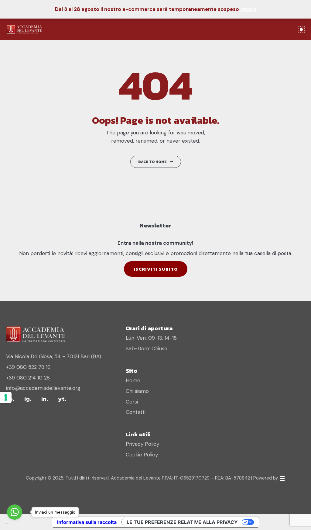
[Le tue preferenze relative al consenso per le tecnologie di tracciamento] (6, 397)
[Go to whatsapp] (14, 512)
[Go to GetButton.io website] (14, 524)
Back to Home (152, 162)
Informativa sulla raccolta (87, 522)
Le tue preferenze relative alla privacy (182, 522)
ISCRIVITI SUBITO (156, 268)
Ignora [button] (248, 9)
